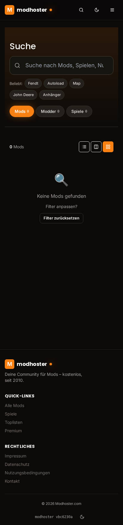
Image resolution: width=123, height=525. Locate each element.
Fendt (33, 83)
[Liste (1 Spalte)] (84, 146)
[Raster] (108, 146)
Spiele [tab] (79, 111)
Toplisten (13, 422)
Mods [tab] (22, 111)
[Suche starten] (81, 10)
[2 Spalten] (96, 146)
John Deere (23, 94)
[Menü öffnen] (112, 10)
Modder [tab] (50, 111)
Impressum (15, 455)
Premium (13, 430)
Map (77, 83)
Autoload (55, 83)
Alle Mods (14, 405)
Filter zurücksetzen (61, 218)
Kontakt (12, 481)
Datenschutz (17, 464)
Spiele (11, 413)
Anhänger (52, 94)
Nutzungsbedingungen (27, 472)
